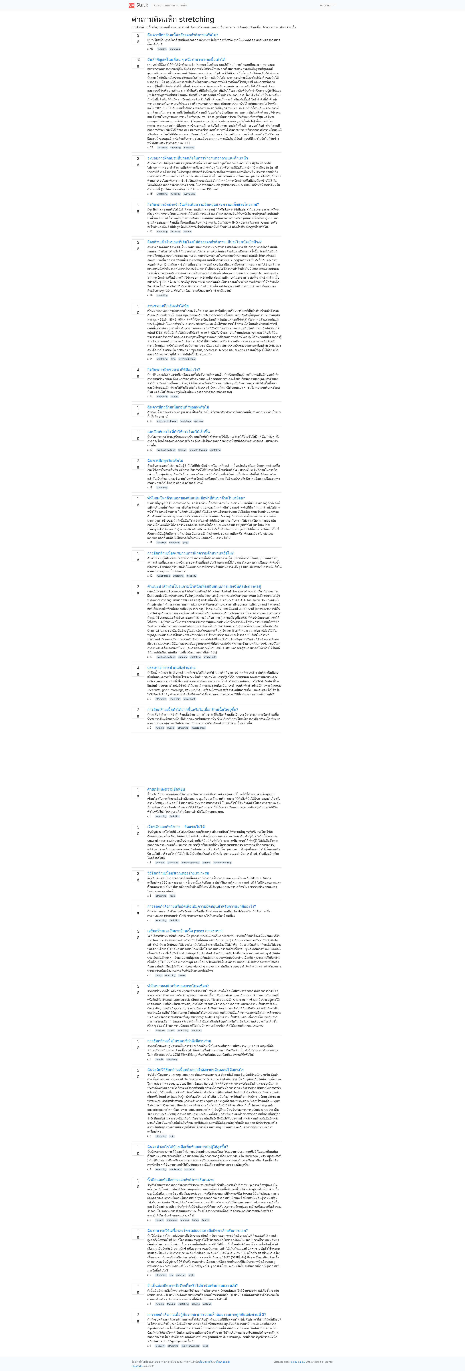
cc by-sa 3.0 (298, 1361)
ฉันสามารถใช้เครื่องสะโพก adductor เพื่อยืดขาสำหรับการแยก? (197, 1230)
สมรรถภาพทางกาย (165, 5)
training (182, 450)
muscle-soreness (190, 862)
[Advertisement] (207, 761)
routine (187, 231)
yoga (185, 542)
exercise (162, 49)
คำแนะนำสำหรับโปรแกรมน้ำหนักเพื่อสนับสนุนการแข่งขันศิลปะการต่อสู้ (204, 586)
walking (207, 1304)
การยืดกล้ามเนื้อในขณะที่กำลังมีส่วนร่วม (179, 1041)
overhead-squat (187, 359)
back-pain (175, 699)
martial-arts (210, 657)
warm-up (196, 1030)
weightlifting (163, 575)
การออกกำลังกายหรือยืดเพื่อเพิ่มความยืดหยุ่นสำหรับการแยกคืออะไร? (201, 906)
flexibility (162, 147)
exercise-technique (167, 421)
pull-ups (198, 421)
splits (191, 1275)
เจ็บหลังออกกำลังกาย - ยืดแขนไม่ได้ (176, 827)
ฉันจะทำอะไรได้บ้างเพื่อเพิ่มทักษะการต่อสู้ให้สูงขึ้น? (187, 1147)
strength (182, 657)
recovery (160, 1345)
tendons (185, 1220)
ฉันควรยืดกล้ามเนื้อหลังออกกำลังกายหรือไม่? (182, 35)
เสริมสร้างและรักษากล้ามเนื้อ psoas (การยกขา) (185, 931)
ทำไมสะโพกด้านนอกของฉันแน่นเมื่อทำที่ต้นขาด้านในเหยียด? (196, 498)
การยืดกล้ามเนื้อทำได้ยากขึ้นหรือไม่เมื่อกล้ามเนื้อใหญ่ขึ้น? (192, 709)
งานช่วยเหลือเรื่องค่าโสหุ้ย (168, 306)
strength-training (198, 450)
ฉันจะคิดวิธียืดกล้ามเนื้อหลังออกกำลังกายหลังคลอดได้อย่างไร (195, 1070)
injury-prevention (190, 1345)
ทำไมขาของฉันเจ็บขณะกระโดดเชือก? (178, 986)
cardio (171, 1030)
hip (171, 1275)
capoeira (189, 1169)
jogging (196, 1304)
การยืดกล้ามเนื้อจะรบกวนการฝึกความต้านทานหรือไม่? (190, 553)
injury (159, 975)
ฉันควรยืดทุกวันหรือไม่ (165, 460)
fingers (205, 1220)
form (173, 359)
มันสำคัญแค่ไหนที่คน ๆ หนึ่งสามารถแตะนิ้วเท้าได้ (186, 59)
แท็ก (184, 5)
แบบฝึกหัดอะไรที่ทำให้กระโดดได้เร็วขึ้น (178, 432)
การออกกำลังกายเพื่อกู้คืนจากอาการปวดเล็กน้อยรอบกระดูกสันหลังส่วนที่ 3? (206, 1314)
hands (195, 1220)
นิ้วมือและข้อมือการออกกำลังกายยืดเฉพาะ (180, 1180)
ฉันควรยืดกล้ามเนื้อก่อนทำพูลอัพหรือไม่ (178, 407)
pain (172, 1136)
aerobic (206, 862)
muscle (170, 727)
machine (180, 1275)
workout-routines (166, 450)
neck (172, 895)
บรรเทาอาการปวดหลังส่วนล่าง (171, 667)
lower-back (189, 699)
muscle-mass (198, 727)
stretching (175, 49)
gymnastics (189, 194)
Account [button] (326, 5)
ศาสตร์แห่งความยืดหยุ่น (166, 789)
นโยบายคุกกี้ (204, 1361)
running (160, 727)
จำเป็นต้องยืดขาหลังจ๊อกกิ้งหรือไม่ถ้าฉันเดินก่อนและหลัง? (192, 1285)
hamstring (189, 147)
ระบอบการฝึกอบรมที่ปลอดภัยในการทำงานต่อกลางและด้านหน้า (197, 158)
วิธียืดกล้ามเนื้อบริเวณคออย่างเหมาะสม (178, 873)
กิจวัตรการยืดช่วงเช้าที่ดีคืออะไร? (173, 369)
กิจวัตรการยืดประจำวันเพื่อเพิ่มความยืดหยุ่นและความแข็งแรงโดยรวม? (203, 204)
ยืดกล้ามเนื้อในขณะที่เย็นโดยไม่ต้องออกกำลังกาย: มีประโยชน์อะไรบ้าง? (204, 242)
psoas (182, 975)
